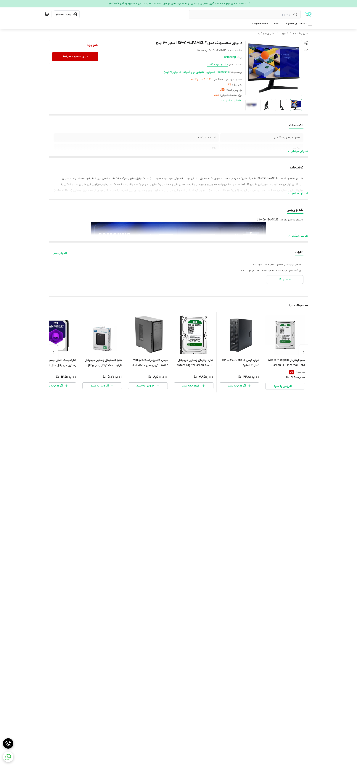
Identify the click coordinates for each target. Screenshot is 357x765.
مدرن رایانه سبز (300, 33)
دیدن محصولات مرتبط (75, 56)
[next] (53, 352)
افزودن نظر (60, 253)
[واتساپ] (8, 757)
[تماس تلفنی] (8, 743)
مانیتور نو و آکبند (266, 33)
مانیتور (211, 72)
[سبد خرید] (47, 14)
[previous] (303, 352)
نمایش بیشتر (300, 151)
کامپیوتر (283, 33)
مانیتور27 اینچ (172, 72)
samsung (230, 57)
